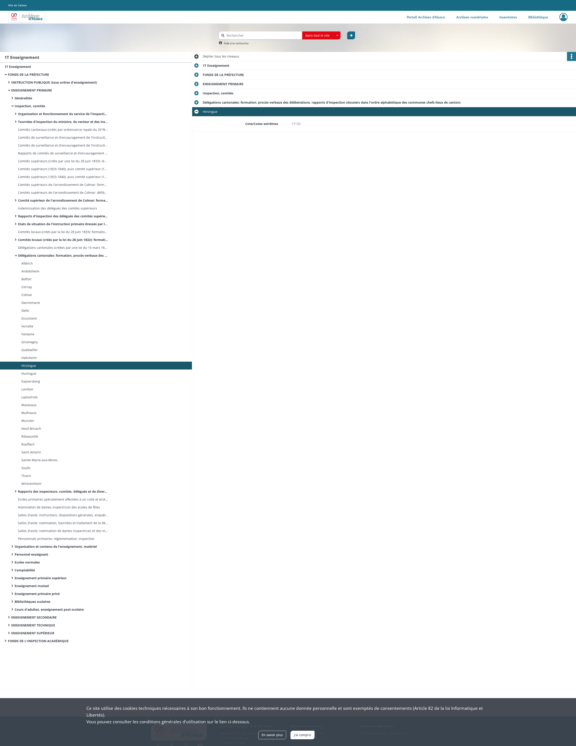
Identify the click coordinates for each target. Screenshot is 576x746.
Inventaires (508, 17)
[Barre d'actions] (571, 56)
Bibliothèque (538, 17)
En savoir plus (272, 735)
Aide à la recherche (236, 43)
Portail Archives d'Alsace (426, 17)
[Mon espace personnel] (563, 17)
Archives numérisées (472, 17)
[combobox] (321, 35)
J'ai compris (302, 735)
